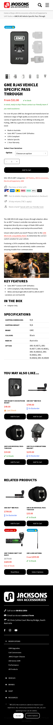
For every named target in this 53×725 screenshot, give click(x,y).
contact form (27, 615)
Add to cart (26, 170)
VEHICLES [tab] (11, 678)
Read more (15, 572)
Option (9, 152)
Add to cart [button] (15, 416)
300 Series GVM (14, 661)
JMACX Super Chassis (16, 656)
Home (6, 13)
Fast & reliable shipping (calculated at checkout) (28, 196)
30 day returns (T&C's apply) (20, 201)
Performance (13, 665)
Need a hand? (26, 207)
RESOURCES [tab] (13, 697)
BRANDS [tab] (11, 684)
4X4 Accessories (22, 13)
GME (22, 181)
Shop (12, 13)
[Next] (43, 265)
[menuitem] (47, 4)
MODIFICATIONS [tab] (14, 641)
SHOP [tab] (10, 691)
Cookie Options (32, 716)
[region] (26, 659)
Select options (37, 572)
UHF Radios (8, 16)
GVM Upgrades (14, 648)
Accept (18, 716)
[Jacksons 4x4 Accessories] (16, 5)
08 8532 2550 (21, 610)
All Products (13, 669)
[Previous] (10, 265)
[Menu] (47, 4)
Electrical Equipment (38, 13)
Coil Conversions (14, 652)
